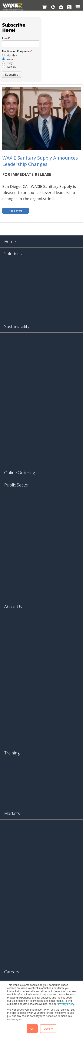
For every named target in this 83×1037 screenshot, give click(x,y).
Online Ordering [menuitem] (19, 472)
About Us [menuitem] (13, 606)
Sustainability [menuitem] (16, 326)
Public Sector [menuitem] (16, 485)
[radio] (20, 55)
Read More (15, 210)
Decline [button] (48, 1028)
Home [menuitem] (10, 241)
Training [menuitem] (12, 753)
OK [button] (32, 1028)
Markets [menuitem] (12, 813)
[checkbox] (20, 61)
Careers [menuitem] (11, 972)
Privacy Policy (66, 1004)
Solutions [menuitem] (13, 254)
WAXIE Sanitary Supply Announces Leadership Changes (40, 160)
